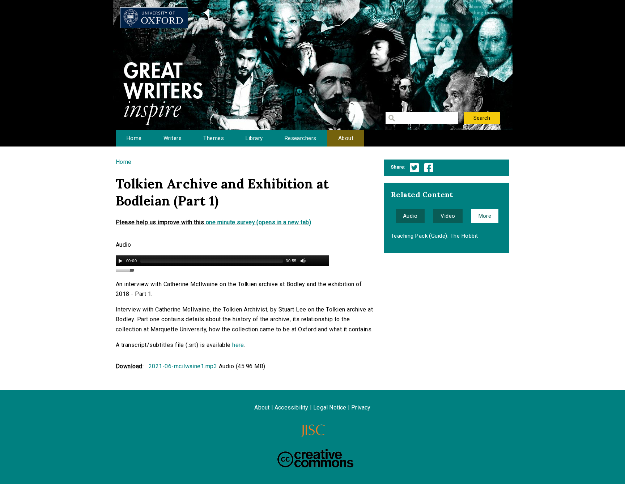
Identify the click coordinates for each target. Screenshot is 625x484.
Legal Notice (329, 407)
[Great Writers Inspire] (154, 17)
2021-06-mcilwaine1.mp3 (183, 366)
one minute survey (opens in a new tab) (258, 222)
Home (134, 138)
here (238, 344)
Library (254, 138)
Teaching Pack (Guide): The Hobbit (434, 236)
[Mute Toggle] (303, 261)
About (345, 138)
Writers (172, 138)
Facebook (428, 167)
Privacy (360, 407)
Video (448, 216)
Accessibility (292, 407)
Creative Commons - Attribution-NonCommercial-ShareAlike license (315, 458)
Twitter (414, 167)
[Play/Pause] (120, 261)
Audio (410, 216)
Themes (213, 138)
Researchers (300, 138)
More (485, 216)
